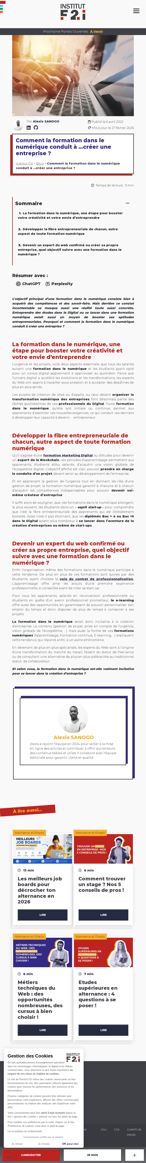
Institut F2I (24, 163)
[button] (9, 1157)
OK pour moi (70, 1143)
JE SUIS (92, 1155)
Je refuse (17, 1143)
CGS (117, 1129)
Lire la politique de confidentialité (25, 1131)
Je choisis (44, 1143)
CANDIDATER (31, 1155)
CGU (103, 1129)
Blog (40, 163)
